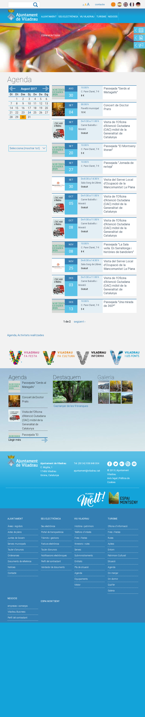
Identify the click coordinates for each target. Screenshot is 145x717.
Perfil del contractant (51, 561)
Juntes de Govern (16, 538)
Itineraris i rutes (82, 544)
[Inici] (22, 14)
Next (89, 395)
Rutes (110, 538)
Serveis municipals (17, 544)
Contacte (12, 573)
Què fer (111, 584)
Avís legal (112, 478)
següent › (79, 321)
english (125, 4)
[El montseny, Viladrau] (103, 390)
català (113, 4)
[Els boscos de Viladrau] (115, 390)
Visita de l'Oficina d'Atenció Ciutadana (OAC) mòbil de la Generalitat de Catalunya (117, 129)
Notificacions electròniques (54, 555)
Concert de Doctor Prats (116, 107)
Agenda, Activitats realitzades (25, 335)
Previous (56, 395)
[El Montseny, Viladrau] (127, 402)
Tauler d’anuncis (49, 549)
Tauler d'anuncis (16, 549)
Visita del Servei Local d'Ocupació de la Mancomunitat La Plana (119, 183)
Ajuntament (48, 16)
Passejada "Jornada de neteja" (119, 164)
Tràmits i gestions (50, 538)
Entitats (78, 561)
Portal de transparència (52, 532)
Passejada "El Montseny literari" (120, 148)
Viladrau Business (16, 611)
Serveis (78, 549)
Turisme (101, 16)
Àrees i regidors (15, 526)
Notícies (11, 567)
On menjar (113, 573)
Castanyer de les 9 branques (71, 406)
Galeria (111, 590)
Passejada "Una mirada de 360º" (118, 304)
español (119, 4)
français (132, 4)
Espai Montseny (50, 35)
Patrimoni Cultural (117, 555)
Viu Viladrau (87, 16)
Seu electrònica (48, 526)
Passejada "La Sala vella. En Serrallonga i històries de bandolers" (119, 248)
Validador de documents (53, 567)
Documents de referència (19, 561)
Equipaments (81, 579)
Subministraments (84, 555)
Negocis (113, 16)
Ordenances (13, 555)
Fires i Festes (81, 538)
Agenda (78, 573)
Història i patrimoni (84, 526)
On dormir (113, 579)
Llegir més (14, 439)
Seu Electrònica (68, 16)
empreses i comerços (18, 606)
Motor (77, 584)
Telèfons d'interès (83, 532)
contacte (100, 4)
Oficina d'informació (117, 526)
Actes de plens (15, 532)
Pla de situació (82, 567)
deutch (138, 4)
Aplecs (111, 544)
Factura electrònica (50, 544)
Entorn (111, 549)
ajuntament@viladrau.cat (87, 470)
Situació (111, 561)
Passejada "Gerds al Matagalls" (117, 90)
